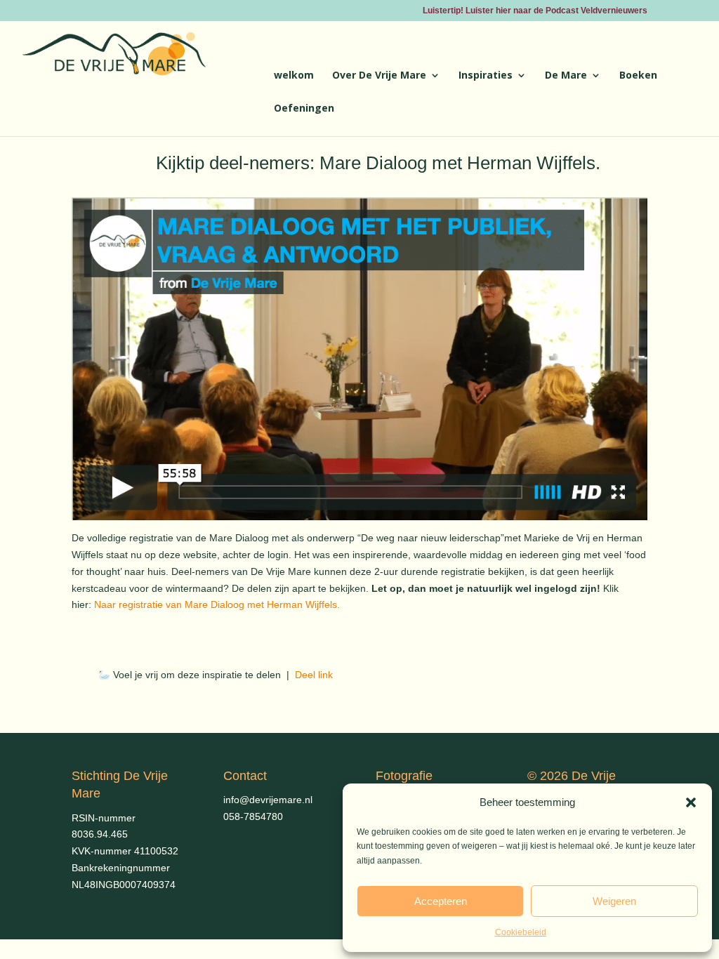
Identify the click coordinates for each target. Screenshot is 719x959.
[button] (691, 802)
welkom (294, 75)
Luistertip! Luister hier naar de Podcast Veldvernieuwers (535, 10)
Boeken (638, 75)
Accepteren (440, 901)
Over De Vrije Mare (379, 75)
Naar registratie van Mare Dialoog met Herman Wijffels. (217, 604)
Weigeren (614, 901)
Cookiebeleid (520, 932)
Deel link (312, 674)
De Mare (566, 75)
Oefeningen (304, 108)
